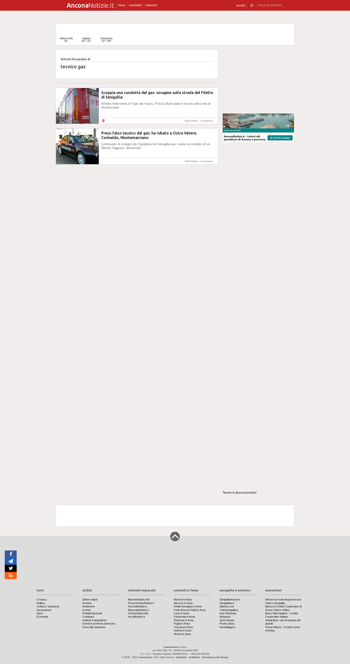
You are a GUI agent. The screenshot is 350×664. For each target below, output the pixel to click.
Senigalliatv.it (227, 603)
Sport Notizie (227, 620)
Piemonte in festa (184, 620)
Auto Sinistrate (228, 613)
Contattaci (88, 616)
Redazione (88, 606)
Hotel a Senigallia (275, 603)
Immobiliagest (227, 627)
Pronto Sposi (227, 623)
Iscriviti (86, 610)
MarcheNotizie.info (139, 599)
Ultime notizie (90, 599)
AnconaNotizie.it (137, 606)
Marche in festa (183, 599)
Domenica (106, 39)
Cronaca (42, 599)
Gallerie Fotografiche (94, 620)
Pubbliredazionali (92, 613)
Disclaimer (181, 657)
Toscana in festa (183, 627)
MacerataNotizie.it (138, 610)
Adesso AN (66, 39)
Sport (40, 613)
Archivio (87, 603)
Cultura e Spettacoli (48, 606)
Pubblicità (194, 657)
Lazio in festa (181, 613)
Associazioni (44, 610)
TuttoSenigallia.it (229, 610)
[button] (241, 5)
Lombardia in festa (184, 616)
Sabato (86, 39)
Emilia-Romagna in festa (188, 606)
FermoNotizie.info (138, 613)
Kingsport (225, 616)
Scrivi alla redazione (93, 627)
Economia (42, 616)
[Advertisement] (258, 79)
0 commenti (206, 120)
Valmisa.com (227, 606)
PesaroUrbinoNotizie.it (141, 603)
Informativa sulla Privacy (215, 657)
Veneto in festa (182, 634)
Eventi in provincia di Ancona (98, 623)
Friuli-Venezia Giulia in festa (189, 610)
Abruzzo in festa (183, 603)
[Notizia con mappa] (103, 121)
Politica (41, 603)
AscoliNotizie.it (136, 616)
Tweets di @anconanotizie (240, 492)
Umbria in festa (182, 630)
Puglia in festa (182, 623)
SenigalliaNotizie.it (230, 599)
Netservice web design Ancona (283, 599)
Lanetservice (145, 657)
